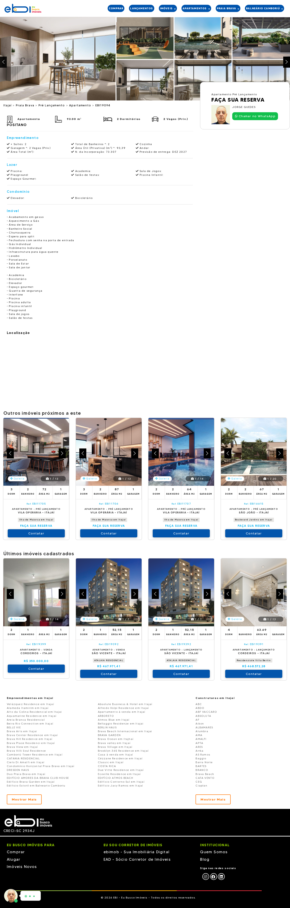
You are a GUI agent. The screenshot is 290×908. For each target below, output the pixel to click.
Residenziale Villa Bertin (254, 660)
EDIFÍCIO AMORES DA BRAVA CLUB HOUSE (38, 777)
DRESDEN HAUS (18, 770)
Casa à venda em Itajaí (115, 754)
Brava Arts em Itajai (22, 731)
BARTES (201, 766)
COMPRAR (116, 8)
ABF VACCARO (206, 711)
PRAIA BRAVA (227, 8)
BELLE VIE (14, 727)
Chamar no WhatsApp (257, 116)
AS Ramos (203, 754)
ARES (199, 746)
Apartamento (80, 105)
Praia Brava (25, 105)
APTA (199, 743)
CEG (199, 781)
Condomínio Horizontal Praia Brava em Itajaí (41, 766)
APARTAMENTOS (195, 8)
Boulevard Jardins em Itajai (253, 519)
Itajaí (8, 105)
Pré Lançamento (52, 105)
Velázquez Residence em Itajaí (30, 704)
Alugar (13, 859)
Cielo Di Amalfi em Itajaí (25, 762)
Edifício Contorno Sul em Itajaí (121, 781)
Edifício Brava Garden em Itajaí (31, 781)
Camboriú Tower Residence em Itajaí (35, 754)
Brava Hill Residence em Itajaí (29, 739)
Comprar (16, 852)
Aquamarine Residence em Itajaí (31, 715)
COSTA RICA (107, 766)
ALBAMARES (204, 727)
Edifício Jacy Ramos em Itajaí (120, 785)
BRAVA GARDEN (109, 735)
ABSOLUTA (203, 715)
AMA (199, 735)
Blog (204, 859)
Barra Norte (204, 762)
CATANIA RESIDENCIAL (23, 758)
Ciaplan (201, 785)
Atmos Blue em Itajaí (114, 719)
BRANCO (202, 770)
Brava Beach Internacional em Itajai (125, 731)
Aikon (200, 723)
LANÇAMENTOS (141, 8)
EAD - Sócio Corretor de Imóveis (137, 859)
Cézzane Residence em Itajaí (120, 758)
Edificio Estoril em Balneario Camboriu (36, 785)
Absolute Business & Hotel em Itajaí (125, 704)
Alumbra (202, 731)
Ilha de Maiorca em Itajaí (36, 519)
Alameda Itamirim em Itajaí (27, 708)
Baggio (201, 758)
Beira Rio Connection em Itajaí (30, 723)
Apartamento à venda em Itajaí (121, 711)
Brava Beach (205, 774)
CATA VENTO (205, 777)
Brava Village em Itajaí (115, 746)
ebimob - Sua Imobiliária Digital (136, 852)
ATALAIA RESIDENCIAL (108, 660)
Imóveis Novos (22, 866)
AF (197, 719)
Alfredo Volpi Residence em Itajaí (123, 708)
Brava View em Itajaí (22, 746)
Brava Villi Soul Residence (26, 750)
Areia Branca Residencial (26, 719)
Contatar (36, 533)
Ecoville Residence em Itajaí (119, 774)
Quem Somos (213, 852)
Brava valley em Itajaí (114, 743)
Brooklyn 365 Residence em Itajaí (123, 750)
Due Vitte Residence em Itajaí (121, 770)
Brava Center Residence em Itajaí (32, 735)
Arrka (199, 750)
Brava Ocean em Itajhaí (115, 739)
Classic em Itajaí (110, 762)
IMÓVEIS (167, 8)
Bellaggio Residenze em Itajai (121, 723)
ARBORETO (106, 715)
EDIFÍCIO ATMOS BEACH (115, 777)
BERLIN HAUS (107, 727)
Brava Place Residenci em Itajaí (31, 743)
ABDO (200, 708)
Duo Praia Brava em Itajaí (26, 774)
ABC (199, 704)
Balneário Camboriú (263, 8)
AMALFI (201, 739)
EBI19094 (103, 105)
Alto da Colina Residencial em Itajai (34, 711)
